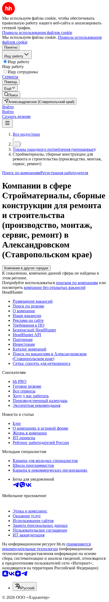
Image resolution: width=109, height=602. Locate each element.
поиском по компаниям (77, 282)
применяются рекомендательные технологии (46, 546)
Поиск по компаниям (21, 172)
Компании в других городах (26, 268)
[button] (8, 107)
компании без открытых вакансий (54, 287)
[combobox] (25, 586)
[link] (11, 94)
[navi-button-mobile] (7, 123)
